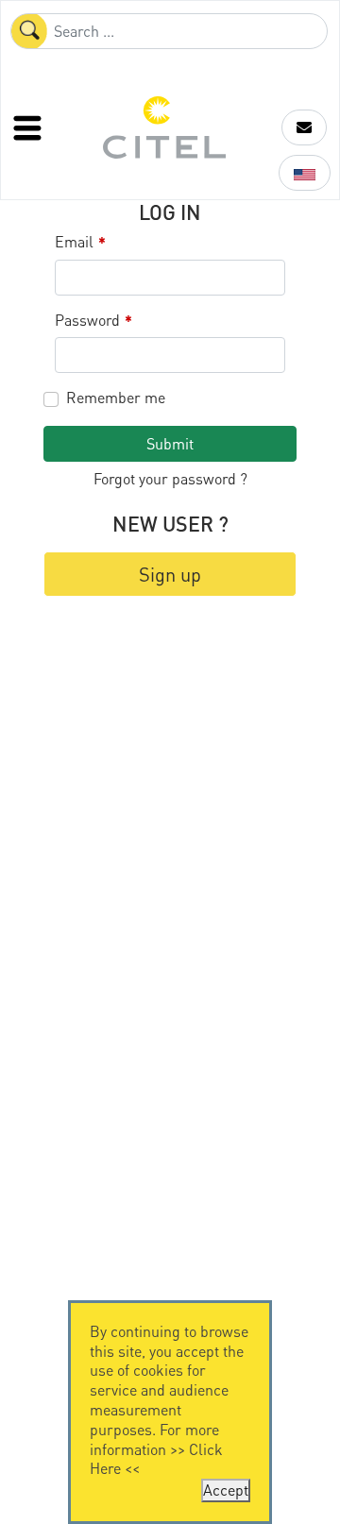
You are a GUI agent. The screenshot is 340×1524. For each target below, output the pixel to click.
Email (80, 242)
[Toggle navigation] (29, 127)
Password (93, 320)
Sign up (170, 574)
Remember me (115, 397)
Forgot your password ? (170, 478)
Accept (225, 1489)
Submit (170, 443)
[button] (304, 127)
